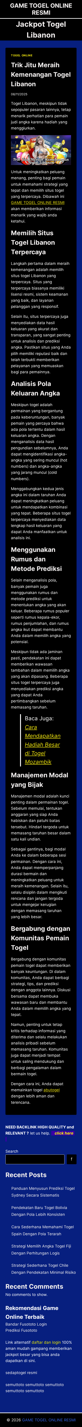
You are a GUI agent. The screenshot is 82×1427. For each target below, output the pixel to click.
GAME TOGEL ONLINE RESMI (49, 1420)
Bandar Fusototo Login (26, 1324)
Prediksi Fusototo (21, 1330)
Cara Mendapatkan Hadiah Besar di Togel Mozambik (43, 744)
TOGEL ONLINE (21, 55)
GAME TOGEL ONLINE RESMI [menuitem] (37, 202)
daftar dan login (46, 1342)
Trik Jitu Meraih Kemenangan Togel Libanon (41, 74)
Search (11, 1151)
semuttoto (14, 1384)
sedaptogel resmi (21, 1372)
